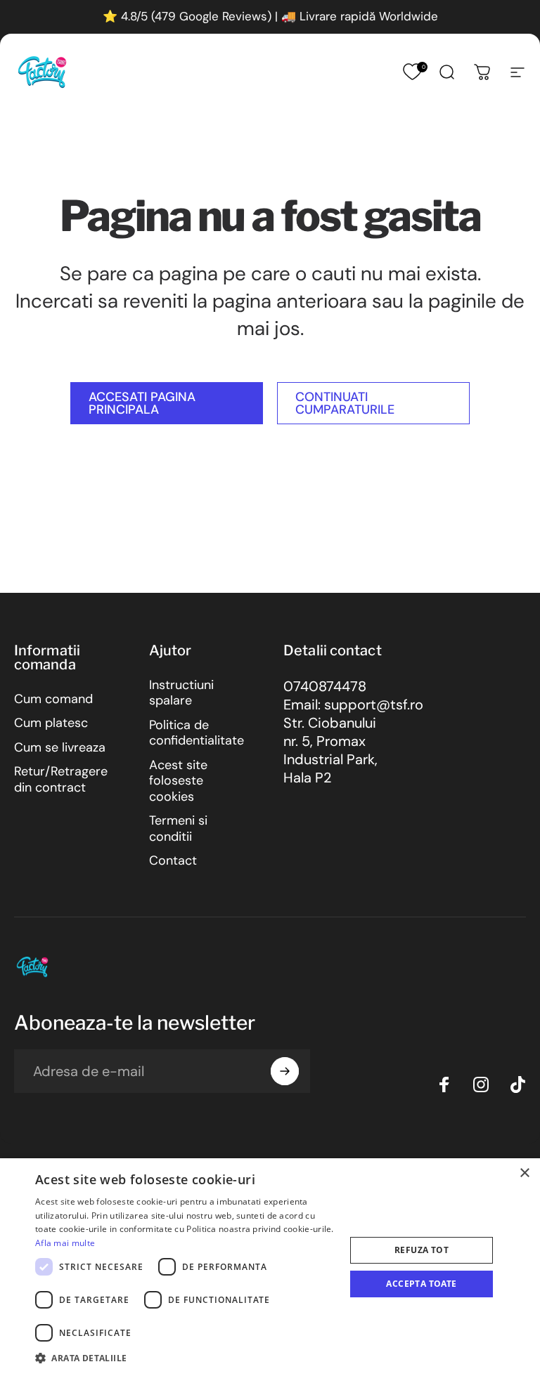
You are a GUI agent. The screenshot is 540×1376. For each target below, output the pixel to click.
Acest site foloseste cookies (178, 781)
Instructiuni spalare (181, 693)
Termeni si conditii (178, 828)
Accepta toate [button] (421, 1284)
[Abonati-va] (285, 1071)
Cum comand (53, 699)
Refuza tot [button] (421, 1250)
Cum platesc (51, 723)
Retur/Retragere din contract (61, 779)
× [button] (524, 1173)
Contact (173, 861)
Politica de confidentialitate (196, 733)
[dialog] (270, 1267)
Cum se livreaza (59, 748)
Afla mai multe (65, 1243)
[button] (185, 1357)
